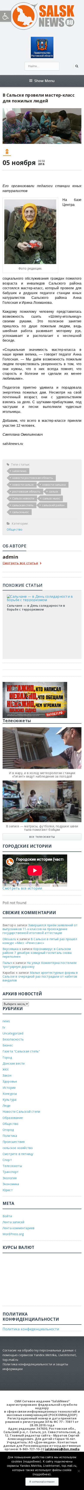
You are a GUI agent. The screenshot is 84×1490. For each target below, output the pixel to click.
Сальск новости (23, 498)
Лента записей (14, 1222)
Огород (8, 1130)
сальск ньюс (51, 498)
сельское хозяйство (18, 1148)
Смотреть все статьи (20, 563)
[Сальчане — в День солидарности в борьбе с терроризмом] (42, 596)
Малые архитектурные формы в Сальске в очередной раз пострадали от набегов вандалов (40, 976)
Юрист (8, 1190)
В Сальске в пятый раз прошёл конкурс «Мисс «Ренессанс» (40, 941)
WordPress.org (13, 1234)
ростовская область (26, 491)
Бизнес (8, 1045)
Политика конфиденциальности (31, 1329)
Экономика (11, 1184)
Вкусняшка (11, 949)
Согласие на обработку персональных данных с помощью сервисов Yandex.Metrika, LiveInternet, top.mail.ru (40, 1355)
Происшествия (14, 1142)
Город (7, 1057)
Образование (13, 1118)
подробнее (32, 1461)
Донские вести (14, 1063)
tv (4, 1027)
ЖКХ (6, 1069)
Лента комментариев (19, 1228)
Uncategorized (13, 1033)
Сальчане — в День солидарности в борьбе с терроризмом (36, 607)
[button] (5, 16)
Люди (7, 1105)
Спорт (7, 1160)
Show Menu (44, 80)
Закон (7, 1075)
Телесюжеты (12, 1166)
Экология (10, 1178)
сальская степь (23, 505)
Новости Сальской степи (21, 1111)
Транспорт (11, 1172)
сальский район (53, 505)
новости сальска (54, 485)
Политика (10, 1136)
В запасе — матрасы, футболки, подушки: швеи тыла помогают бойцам (42, 828)
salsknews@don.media (62, 1449)
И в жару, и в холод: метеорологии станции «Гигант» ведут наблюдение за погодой (42, 774)
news (6, 1021)
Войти (7, 1216)
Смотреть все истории (22, 888)
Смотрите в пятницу (18, 1154)
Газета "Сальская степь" (21, 1051)
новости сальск (23, 485)
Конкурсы (10, 1094)
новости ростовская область (32, 478)
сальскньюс (20, 512)
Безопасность (13, 1039)
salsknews (19, 471)
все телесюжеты (42, 837)
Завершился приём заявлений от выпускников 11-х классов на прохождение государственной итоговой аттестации (40, 929)
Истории (9, 1088)
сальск (53, 491)
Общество (15, 529)
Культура (10, 1100)
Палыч (7, 963)
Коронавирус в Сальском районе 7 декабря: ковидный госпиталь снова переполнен (37, 953)
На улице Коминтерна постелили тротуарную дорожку (40, 965)
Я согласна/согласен (41, 1481)
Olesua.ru (9, 939)
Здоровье (10, 1081)
